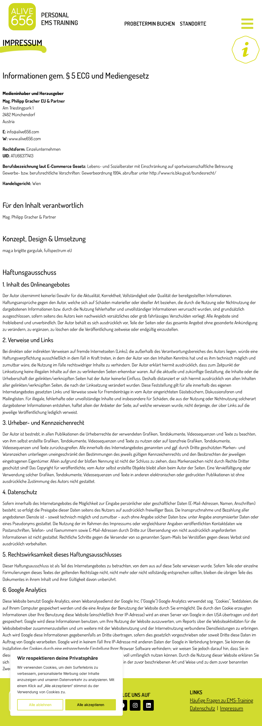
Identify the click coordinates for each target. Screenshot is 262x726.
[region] (66, 683)
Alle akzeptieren (90, 704)
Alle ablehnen (40, 704)
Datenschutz (202, 708)
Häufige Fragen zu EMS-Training (221, 700)
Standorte (193, 23)
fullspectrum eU (58, 250)
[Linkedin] (148, 705)
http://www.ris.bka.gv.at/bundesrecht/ (182, 173)
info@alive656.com (23, 131)
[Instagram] (135, 705)
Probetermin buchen (149, 23)
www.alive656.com (25, 138)
